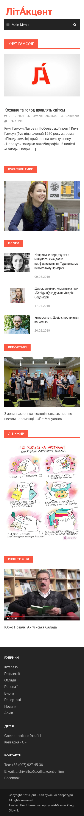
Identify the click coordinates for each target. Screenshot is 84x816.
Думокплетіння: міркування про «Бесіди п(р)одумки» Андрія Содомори (56, 292)
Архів (8, 713)
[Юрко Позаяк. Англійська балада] (42, 594)
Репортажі (12, 700)
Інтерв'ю (11, 667)
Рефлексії (12, 674)
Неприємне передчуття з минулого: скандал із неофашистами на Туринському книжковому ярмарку (56, 261)
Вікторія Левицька (44, 116)
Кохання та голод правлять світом (34, 110)
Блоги (9, 693)
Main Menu (20, 25)
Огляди (10, 680)
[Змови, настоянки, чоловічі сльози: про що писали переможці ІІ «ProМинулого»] (42, 381)
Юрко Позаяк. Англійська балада (30, 627)
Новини (10, 706)
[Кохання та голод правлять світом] (42, 75)
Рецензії (10, 687)
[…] (33, 149)
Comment (72, 116)
